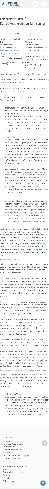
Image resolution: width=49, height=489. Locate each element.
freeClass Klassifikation (13, 444)
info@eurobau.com (9, 54)
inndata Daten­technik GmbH (16, 466)
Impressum (8, 469)
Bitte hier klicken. (39, 74)
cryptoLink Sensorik (12, 458)
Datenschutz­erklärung (13, 472)
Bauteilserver (9, 447)
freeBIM (6, 453)
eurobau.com (9, 441)
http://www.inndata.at (10, 51)
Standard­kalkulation (12, 450)
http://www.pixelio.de (25, 221)
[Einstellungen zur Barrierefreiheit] (43, 483)
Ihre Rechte (5, 80)
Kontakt (6, 478)
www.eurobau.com (31, 172)
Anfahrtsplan (8, 481)
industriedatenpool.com (10, 463)
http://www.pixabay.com (16, 218)
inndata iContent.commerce (13, 91)
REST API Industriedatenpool (16, 456)
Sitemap (6, 475)
